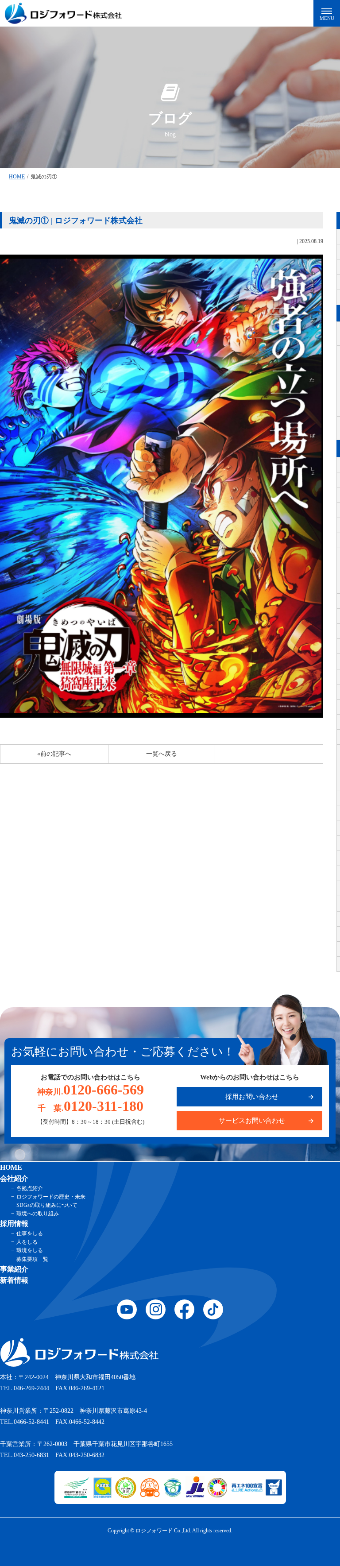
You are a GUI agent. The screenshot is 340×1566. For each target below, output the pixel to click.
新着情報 (14, 1280)
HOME (17, 177)
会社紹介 (14, 1178)
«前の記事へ (54, 753)
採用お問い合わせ (251, 1096)
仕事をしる (29, 1233)
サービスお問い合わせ (252, 1120)
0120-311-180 (90, 1106)
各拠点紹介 (29, 1188)
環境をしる (29, 1250)
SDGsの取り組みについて (46, 1205)
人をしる (27, 1242)
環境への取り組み (37, 1213)
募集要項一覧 (32, 1259)
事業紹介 (14, 1269)
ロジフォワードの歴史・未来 (50, 1197)
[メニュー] (326, 13)
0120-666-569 (90, 1090)
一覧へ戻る (161, 753)
